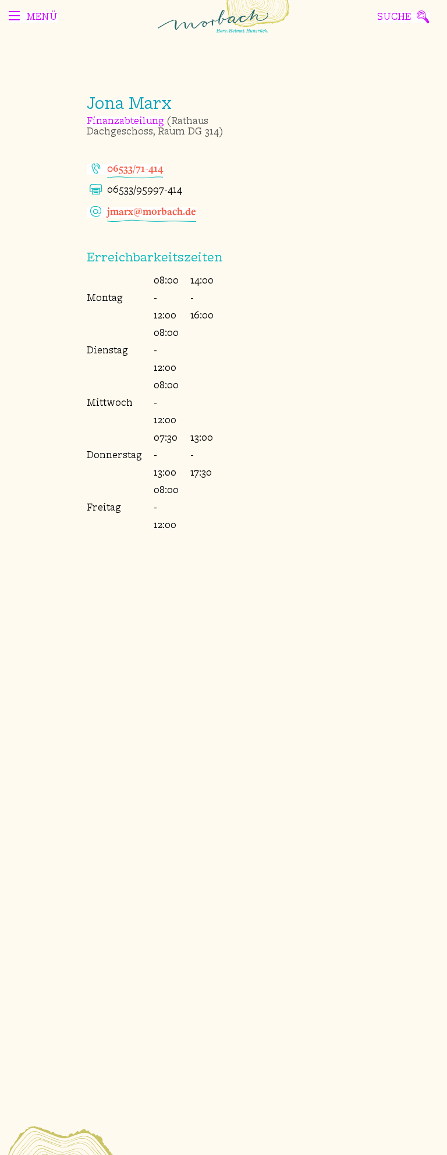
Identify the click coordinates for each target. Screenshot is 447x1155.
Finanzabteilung (125, 121)
